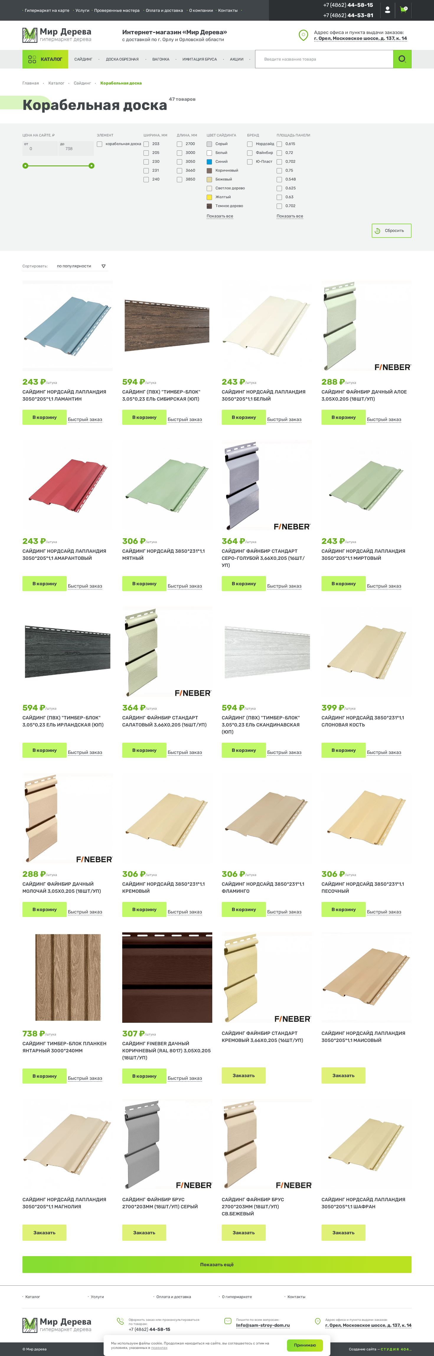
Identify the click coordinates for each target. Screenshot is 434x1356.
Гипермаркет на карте (47, 10)
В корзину (44, 417)
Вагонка (160, 59)
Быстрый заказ (85, 419)
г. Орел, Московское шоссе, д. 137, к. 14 (360, 38)
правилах (159, 1348)
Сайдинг (83, 59)
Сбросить (394, 230)
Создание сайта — (365, 1349)
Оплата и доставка (164, 10)
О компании (201, 10)
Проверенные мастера (117, 10)
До (62, 144)
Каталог (51, 59)
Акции (237, 59)
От (26, 144)
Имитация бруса (199, 59)
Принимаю (305, 1345)
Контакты (228, 10)
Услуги (82, 10)
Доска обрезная (122, 59)
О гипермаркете (237, 1297)
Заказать (244, 1075)
